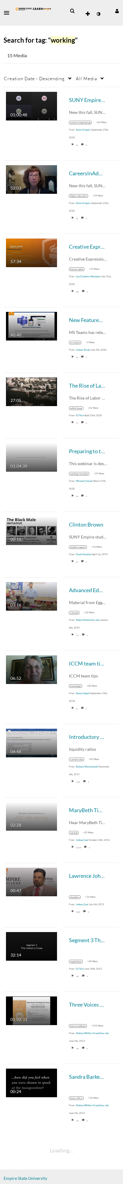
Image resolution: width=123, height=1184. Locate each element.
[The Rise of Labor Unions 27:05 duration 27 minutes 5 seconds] (31, 391)
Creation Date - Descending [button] (34, 78)
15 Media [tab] (17, 55)
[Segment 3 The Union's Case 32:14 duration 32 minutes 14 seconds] (31, 945)
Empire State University (25, 1178)
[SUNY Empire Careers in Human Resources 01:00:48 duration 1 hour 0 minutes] (31, 105)
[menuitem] (72, 11)
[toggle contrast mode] (98, 14)
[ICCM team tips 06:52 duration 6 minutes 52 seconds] (31, 668)
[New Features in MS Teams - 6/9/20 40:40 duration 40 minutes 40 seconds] (31, 325)
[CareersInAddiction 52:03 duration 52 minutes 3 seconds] (31, 178)
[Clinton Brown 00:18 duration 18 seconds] (31, 530)
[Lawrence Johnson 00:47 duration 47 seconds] (31, 881)
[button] (8, 13)
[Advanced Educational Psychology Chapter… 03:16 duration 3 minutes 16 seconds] (31, 595)
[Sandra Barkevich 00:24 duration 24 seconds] (31, 1082)
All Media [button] (86, 78)
